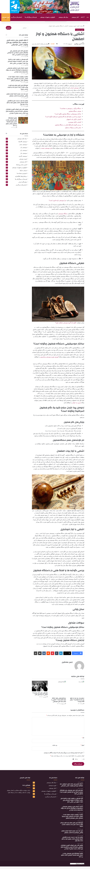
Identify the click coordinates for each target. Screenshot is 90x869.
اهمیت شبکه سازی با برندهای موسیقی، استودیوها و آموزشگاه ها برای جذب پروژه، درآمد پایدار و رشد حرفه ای (17, 70)
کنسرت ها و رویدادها (21, 164)
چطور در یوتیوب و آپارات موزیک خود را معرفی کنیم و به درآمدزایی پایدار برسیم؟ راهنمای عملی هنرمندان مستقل (17, 79)
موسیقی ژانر (23, 150)
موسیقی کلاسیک (22, 141)
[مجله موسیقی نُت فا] (88, 17)
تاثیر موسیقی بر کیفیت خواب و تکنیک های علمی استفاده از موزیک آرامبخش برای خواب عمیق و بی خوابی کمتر (18, 61)
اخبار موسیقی (75, 17)
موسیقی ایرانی (74, 88)
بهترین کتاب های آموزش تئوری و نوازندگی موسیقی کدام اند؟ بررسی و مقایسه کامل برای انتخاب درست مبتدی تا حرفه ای (17, 111)
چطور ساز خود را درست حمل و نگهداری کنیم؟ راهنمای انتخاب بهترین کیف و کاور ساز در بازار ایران (17, 103)
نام (83, 737)
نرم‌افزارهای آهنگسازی (21, 176)
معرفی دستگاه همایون (75, 111)
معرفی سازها (23, 170)
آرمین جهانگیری (77, 44)
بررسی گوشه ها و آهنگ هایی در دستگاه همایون (68, 125)
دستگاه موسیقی (63, 213)
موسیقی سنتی (23, 144)
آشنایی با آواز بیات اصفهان (73, 119)
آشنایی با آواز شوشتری (74, 122)
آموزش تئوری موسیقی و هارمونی (49, 357)
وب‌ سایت (54, 745)
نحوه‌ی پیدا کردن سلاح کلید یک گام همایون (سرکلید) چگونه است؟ (63, 116)
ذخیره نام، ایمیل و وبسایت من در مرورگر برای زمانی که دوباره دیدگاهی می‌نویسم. (63, 752)
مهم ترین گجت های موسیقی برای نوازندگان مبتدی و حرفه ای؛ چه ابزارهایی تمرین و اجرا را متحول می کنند (17, 53)
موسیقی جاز (23, 153)
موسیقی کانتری (23, 156)
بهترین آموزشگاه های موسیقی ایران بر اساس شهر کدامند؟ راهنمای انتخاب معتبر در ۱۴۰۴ (11, 122)
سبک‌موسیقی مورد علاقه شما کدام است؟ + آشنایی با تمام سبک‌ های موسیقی (58, 700)
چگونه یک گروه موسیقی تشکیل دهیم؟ (65, 323)
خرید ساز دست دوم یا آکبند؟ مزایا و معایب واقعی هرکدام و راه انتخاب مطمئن (17, 95)
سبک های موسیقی (63, 17)
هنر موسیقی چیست (46, 148)
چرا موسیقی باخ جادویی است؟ (57, 200)
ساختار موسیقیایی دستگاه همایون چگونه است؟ (68, 114)
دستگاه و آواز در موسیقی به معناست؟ (70, 108)
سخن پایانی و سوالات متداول (73, 127)
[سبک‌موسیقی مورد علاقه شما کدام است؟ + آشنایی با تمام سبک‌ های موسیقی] (58, 688)
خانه (82, 17)
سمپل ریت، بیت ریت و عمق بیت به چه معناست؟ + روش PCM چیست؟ (77, 700)
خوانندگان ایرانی (22, 182)
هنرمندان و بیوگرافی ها (31, 17)
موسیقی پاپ (23, 147)
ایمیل (82, 745)
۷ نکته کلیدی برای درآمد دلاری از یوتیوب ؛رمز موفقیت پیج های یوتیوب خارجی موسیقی (17, 42)
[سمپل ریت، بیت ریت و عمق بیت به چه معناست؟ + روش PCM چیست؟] (76, 688)
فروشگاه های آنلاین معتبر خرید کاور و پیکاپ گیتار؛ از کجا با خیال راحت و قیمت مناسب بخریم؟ (17, 87)
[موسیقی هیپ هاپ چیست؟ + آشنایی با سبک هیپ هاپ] (40, 686)
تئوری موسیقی (6, 17)
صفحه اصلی (80, 26)
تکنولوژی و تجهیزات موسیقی (47, 17)
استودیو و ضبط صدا (22, 173)
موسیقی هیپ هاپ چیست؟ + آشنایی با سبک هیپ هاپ (40, 694)
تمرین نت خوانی (76, 402)
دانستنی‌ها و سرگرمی (16, 17)
